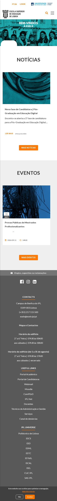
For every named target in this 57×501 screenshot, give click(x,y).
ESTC (28, 453)
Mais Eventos (28, 257)
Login (22, 4)
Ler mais (9, 134)
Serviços (29, 413)
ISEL (28, 468)
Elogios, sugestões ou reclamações (30, 273)
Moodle (28, 389)
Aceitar (30, 497)
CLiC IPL (28, 473)
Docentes (28, 404)
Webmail (28, 384)
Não (19, 497)
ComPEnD (28, 394)
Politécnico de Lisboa (28, 433)
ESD (29, 443)
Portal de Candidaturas (28, 379)
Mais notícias (28, 148)
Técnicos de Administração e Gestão (28, 409)
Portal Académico (28, 374)
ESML (28, 448)
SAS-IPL (28, 478)
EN (16, 4)
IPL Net (28, 399)
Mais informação (28, 491)
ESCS (28, 438)
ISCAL (29, 463)
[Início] (13, 12)
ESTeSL (28, 458)
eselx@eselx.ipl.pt (28, 316)
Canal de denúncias (28, 418)
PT (13, 4)
